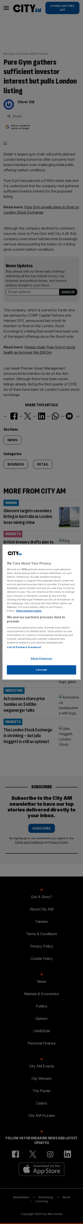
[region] (41, 612)
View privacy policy (29, 610)
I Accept (41, 669)
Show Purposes (41, 658)
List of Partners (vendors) (24, 647)
